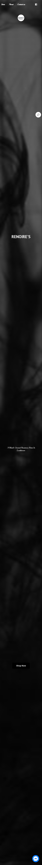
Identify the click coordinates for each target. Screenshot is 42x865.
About (11, 4)
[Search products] (38, 114)
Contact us (21, 4)
